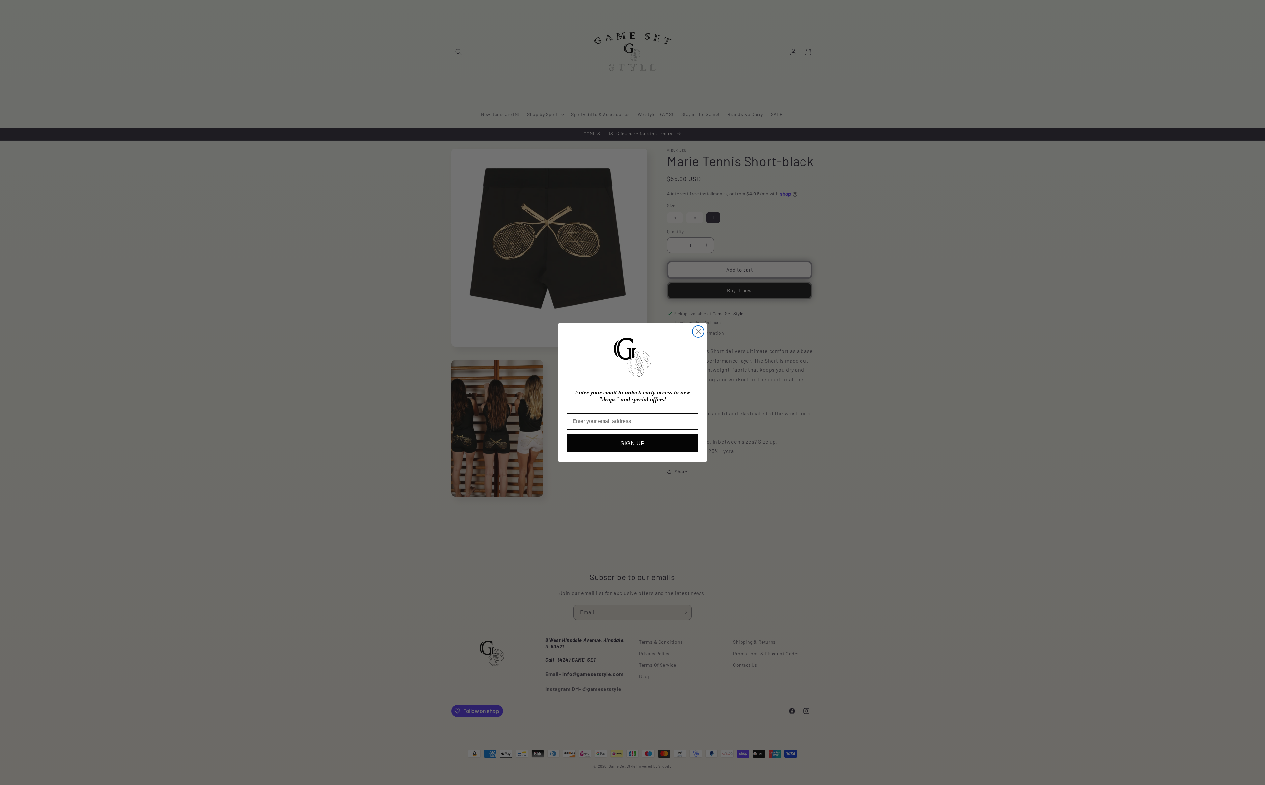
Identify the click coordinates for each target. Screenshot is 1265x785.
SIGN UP (632, 443)
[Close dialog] (698, 331)
